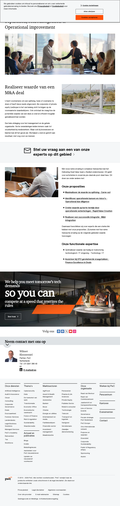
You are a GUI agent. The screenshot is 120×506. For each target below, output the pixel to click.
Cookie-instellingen (90, 5)
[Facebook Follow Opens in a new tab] (62, 332)
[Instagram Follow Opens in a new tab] (74, 332)
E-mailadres (30, 370)
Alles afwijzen (89, 11)
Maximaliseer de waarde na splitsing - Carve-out (88, 192)
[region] (60, 11)
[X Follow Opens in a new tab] (66, 332)
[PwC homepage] (8, 480)
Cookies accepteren (89, 17)
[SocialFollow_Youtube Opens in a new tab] (70, 332)
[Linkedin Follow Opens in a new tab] (58, 332)
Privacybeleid (43, 6)
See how (12, 316)
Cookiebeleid (58, 6)
